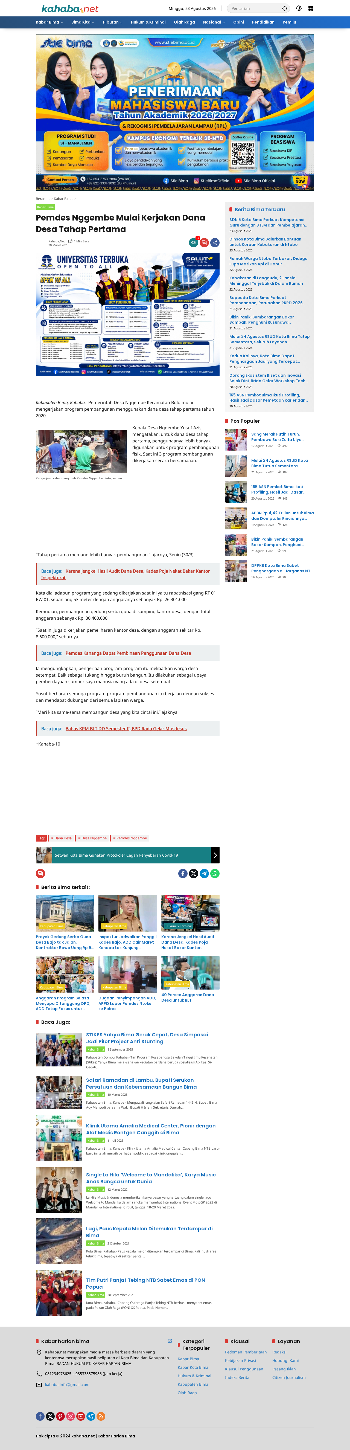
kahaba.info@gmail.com (67, 1384)
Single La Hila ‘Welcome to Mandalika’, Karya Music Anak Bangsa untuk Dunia (151, 1178)
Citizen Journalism (289, 1377)
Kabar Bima (45, 207)
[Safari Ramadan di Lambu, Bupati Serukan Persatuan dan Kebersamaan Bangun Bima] (59, 1092)
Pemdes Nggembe (131, 838)
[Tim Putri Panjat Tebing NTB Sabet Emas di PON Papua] (59, 1293)
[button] (284, 8)
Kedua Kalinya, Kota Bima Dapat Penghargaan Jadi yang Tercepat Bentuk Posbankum (263, 358)
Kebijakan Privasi (240, 1360)
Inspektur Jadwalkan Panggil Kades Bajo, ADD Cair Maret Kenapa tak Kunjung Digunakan (127, 942)
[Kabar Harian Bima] (70, 7)
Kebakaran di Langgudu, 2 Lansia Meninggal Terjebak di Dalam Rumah (266, 281)
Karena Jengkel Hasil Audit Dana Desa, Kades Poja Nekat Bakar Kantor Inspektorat (188, 942)
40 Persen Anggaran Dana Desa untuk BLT (187, 997)
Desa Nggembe (94, 838)
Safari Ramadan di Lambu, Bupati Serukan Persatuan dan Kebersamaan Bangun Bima (141, 1083)
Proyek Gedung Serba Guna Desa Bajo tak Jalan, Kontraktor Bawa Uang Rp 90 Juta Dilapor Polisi (65, 942)
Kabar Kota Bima (193, 1367)
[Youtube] (80, 1416)
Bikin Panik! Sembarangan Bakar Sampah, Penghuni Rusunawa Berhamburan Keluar (261, 320)
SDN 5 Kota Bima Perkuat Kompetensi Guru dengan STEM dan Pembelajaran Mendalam (267, 222)
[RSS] (101, 1416)
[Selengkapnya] (169, 1340)
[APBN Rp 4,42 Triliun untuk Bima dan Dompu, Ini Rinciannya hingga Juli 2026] (236, 518)
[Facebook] (183, 873)
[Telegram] (204, 873)
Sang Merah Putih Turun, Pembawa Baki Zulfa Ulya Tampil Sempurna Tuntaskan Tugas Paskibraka (280, 437)
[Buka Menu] (311, 8)
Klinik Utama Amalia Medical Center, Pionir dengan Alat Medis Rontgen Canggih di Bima (151, 1129)
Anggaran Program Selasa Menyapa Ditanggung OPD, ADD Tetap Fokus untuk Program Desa (63, 1004)
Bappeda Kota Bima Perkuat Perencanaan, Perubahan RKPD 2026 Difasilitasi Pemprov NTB (266, 300)
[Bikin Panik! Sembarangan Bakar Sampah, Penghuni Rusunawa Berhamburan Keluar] (236, 545)
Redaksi (279, 1352)
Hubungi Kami (285, 1360)
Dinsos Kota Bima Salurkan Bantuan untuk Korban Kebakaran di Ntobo (265, 242)
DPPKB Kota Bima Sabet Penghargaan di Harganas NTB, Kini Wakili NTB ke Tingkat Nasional (282, 568)
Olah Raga (187, 1392)
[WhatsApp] (215, 873)
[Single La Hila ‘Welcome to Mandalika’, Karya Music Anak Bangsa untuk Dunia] (59, 1190)
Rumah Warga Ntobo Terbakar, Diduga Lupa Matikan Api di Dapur (268, 261)
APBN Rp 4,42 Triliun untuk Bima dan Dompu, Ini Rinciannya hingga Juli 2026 (282, 516)
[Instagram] (70, 1416)
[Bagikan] (215, 242)
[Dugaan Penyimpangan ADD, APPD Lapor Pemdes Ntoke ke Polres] (127, 974)
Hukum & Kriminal (178, 926)
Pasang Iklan (284, 1368)
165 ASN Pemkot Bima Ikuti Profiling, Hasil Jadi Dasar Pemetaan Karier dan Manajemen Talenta (267, 398)
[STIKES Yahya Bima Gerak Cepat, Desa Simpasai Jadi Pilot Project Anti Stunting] (59, 1049)
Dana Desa (63, 838)
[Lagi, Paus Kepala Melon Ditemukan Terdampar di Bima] (59, 1241)
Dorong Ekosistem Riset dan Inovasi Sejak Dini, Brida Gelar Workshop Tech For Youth (267, 378)
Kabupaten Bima (51, 926)
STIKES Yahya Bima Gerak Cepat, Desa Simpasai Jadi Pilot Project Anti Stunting (147, 1038)
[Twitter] (193, 873)
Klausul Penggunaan (244, 1368)
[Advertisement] (100, 384)
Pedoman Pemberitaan (246, 1352)
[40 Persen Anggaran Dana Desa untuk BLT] (190, 973)
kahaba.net (56, 241)
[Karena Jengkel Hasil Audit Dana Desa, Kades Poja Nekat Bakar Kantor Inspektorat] (190, 913)
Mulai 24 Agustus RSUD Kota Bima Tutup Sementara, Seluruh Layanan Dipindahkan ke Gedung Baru (269, 339)
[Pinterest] (60, 1416)
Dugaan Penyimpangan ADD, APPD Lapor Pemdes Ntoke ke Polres (127, 1003)
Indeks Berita (237, 1377)
